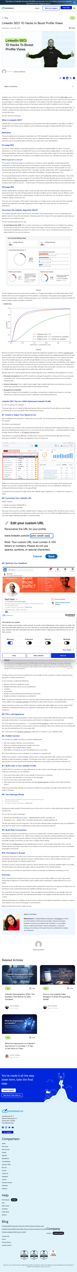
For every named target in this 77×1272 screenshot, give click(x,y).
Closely (4, 1170)
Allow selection (39, 655)
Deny (14, 655)
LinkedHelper (6, 1161)
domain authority (43, 782)
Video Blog (5, 1212)
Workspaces (9, 1200)
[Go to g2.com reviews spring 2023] (44, 1255)
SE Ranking (59, 919)
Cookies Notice (6, 1245)
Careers (54, 1233)
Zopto (4, 1143)
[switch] (29, 642)
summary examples (22, 702)
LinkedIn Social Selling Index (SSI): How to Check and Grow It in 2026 (24, 1229)
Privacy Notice (6, 1242)
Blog (6, 18)
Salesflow (5, 1186)
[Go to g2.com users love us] (53, 1255)
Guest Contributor (19, 71)
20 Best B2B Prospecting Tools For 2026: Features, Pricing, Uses (23, 1226)
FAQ (3, 1203)
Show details (67, 650)
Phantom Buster (7, 1183)
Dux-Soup (5, 1146)
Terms (4, 1239)
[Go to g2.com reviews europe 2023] (34, 1255)
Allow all (63, 655)
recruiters (45, 723)
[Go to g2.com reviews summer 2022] (24, 1255)
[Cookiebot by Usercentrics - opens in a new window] (66, 615)
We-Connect (6, 1149)
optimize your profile (20, 180)
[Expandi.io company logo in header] (7, 8)
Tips (72, 18)
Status (8, 1132)
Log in (37, 8)
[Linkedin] (64, 78)
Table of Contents (10, 86)
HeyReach (5, 1176)
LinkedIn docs (68, 353)
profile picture (17, 844)
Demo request (8, 1090)
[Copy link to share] (60, 78)
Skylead (4, 1155)
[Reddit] (67, 78)
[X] (70, 78)
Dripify (4, 1152)
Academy (5, 1209)
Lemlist (4, 1179)
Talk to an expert (51, 8)
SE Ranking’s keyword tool (30, 432)
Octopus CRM (6, 1164)
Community (5, 1236)
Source (38, 290)
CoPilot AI (5, 1173)
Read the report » (45, 3)
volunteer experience (24, 732)
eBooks (4, 1215)
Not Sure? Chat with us (12, 1095)
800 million (64, 97)
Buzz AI (4, 1167)
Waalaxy (4, 1189)
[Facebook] (74, 78)
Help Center (5, 1206)
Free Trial (66, 8)
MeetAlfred (5, 1158)
